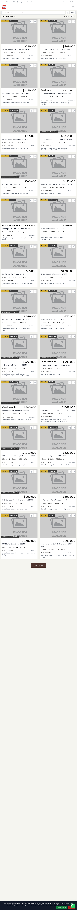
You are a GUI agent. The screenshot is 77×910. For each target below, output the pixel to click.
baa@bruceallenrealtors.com (28, 2)
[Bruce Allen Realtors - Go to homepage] (8, 7)
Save (72, 12)
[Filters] (68, 12)
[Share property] (31, 21)
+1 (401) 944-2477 (9, 2)
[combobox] (33, 12)
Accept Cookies (61, 907)
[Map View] (74, 16)
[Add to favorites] (34, 21)
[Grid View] (71, 16)
